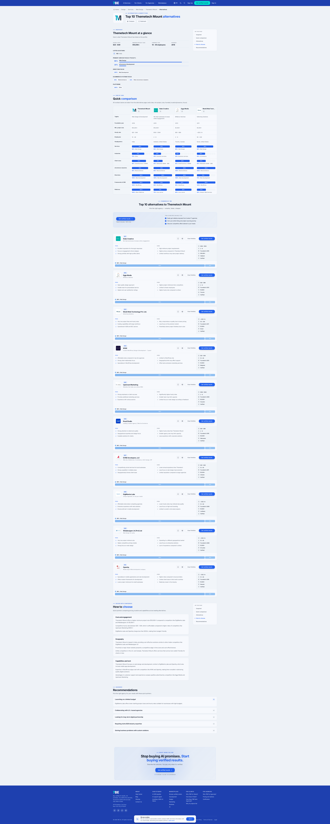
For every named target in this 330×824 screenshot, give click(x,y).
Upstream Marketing (130, 385)
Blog (137, 796)
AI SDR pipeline (156, 794)
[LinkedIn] (125, 810)
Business (171, 804)
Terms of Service (207, 819)
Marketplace (162, 3)
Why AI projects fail (191, 803)
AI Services (126, 3)
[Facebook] (114, 810)
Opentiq (126, 567)
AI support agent (157, 796)
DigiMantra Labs (129, 494)
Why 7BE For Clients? (192, 794)
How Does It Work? (191, 796)
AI (169, 807)
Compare (131, 21)
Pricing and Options (208, 796)
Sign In (214, 3)
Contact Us (139, 802)
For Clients (138, 3)
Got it (190, 819)
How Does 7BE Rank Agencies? (191, 800)
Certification (206, 799)
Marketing (172, 802)
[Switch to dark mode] (180, 3)
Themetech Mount (144, 109)
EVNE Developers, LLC (131, 458)
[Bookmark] (139, 111)
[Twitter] (122, 810)
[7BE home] (116, 792)
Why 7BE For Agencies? (209, 794)
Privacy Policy (198, 819)
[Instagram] (118, 810)
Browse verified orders (175, 794)
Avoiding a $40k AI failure (157, 800)
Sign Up (190, 3)
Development (173, 796)
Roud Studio (127, 421)
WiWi (125, 348)
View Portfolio (191, 238)
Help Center (139, 794)
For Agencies (150, 3)
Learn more (171, 820)
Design (171, 799)
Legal (215, 819)
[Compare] (182, 238)
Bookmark (143, 21)
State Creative (164, 109)
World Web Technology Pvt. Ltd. (209, 109)
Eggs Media (185, 109)
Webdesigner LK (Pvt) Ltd (132, 531)
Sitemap (138, 799)
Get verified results (202, 3)
